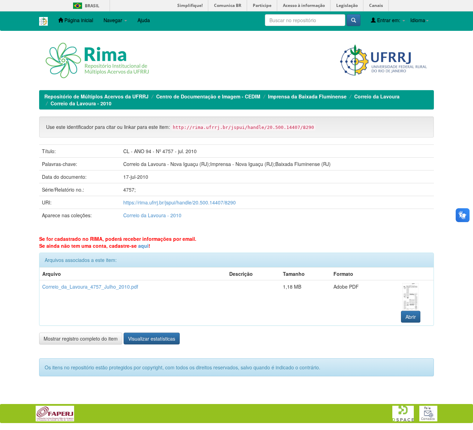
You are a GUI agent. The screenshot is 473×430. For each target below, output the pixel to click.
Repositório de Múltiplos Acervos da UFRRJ (96, 96)
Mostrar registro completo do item (81, 338)
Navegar (114, 20)
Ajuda (143, 20)
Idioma (417, 20)
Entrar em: (389, 20)
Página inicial (78, 20)
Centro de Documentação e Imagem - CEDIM (208, 96)
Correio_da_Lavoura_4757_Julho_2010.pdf (90, 286)
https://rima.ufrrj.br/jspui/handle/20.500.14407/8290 (179, 202)
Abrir (410, 316)
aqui (143, 245)
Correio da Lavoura (377, 96)
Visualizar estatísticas (151, 338)
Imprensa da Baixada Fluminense (307, 96)
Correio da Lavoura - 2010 (81, 103)
